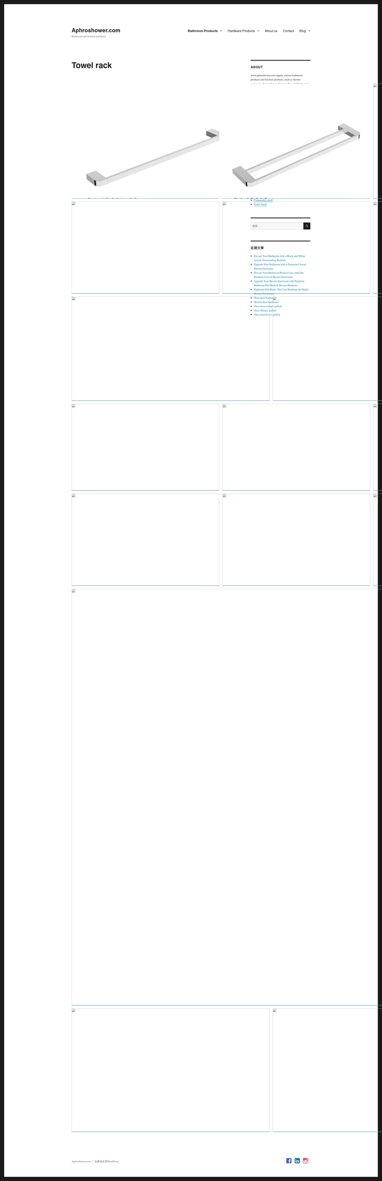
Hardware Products (241, 30)
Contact (288, 30)
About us (271, 30)
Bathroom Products (203, 30)
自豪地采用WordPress (107, 1161)
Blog (302, 30)
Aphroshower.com (96, 30)
